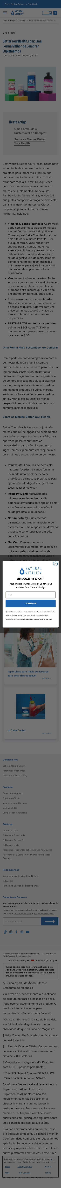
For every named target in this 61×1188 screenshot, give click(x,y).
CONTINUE (30, 603)
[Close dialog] (55, 564)
